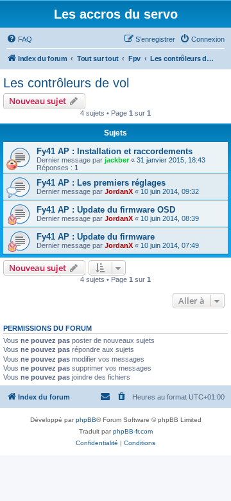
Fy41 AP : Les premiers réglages (101, 183)
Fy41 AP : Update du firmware (96, 237)
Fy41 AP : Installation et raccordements (115, 151)
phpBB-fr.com (133, 431)
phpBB (86, 419)
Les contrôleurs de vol (66, 83)
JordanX (119, 191)
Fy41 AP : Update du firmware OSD (106, 210)
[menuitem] (19, 39)
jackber (117, 160)
